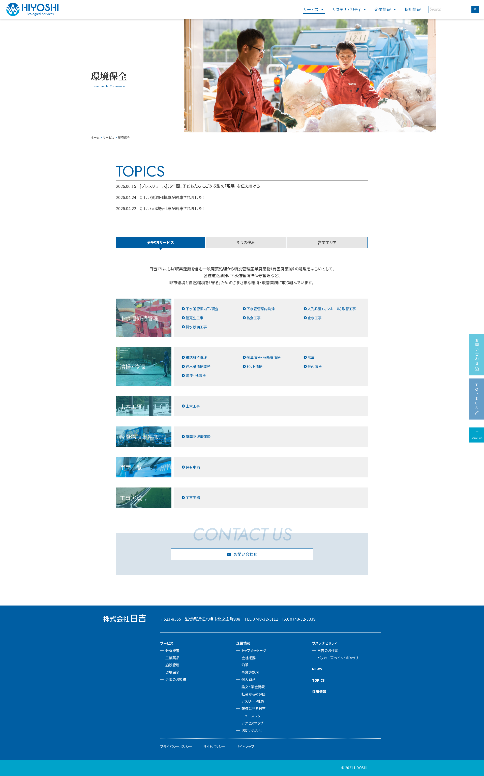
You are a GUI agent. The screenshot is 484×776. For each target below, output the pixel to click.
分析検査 (172, 650)
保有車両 (193, 467)
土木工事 (193, 406)
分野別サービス (160, 242)
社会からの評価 (253, 694)
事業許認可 (250, 672)
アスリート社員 (252, 701)
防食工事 (254, 317)
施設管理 (172, 664)
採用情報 (413, 9)
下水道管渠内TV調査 (202, 308)
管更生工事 (194, 317)
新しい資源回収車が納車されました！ (172, 197)
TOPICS (318, 680)
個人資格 (248, 679)
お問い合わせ (245, 554)
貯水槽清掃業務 (198, 366)
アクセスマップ (252, 723)
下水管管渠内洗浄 (261, 308)
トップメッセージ (253, 650)
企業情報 (383, 9)
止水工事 (315, 317)
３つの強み (245, 242)
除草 (311, 357)
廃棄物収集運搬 (198, 436)
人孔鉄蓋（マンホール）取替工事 (332, 308)
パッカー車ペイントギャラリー (339, 657)
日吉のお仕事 (327, 650)
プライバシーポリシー (176, 746)
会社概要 (248, 657)
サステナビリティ (346, 9)
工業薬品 (172, 657)
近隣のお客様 (175, 679)
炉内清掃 (315, 366)
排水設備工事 (196, 326)
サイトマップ (245, 746)
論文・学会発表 (253, 686)
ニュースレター (252, 715)
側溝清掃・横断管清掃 (264, 357)
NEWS (317, 668)
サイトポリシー (214, 746)
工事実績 (193, 497)
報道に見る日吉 (253, 708)
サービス (310, 9)
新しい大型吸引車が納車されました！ (172, 208)
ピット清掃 (254, 366)
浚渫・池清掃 (196, 375)
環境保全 (172, 672)
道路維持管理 (196, 357)
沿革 (245, 664)
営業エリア (327, 242)
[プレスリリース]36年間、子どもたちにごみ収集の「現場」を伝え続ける (200, 186)
